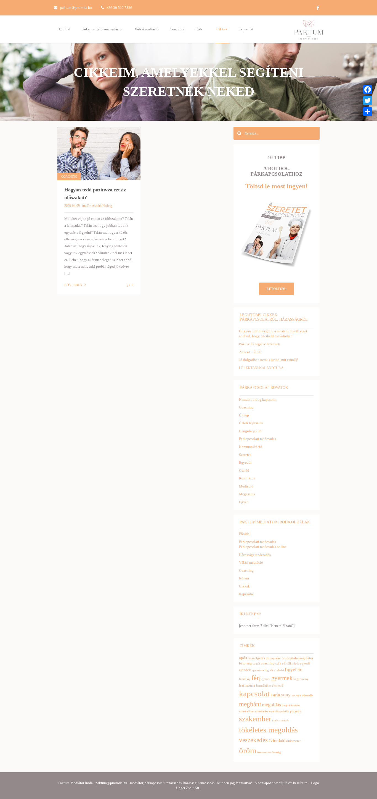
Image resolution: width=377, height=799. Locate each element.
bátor (309, 658)
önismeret (293, 741)
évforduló (277, 740)
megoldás (271, 704)
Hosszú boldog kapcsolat (258, 399)
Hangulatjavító (250, 431)
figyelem (293, 669)
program (295, 711)
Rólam (200, 29)
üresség (276, 752)
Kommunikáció (250, 447)
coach (256, 663)
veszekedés (253, 739)
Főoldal (64, 29)
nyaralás (274, 711)
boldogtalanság (293, 658)
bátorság (245, 663)
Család (244, 470)
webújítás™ (283, 783)
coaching (268, 663)
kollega (296, 695)
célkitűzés (292, 663)
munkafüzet (246, 711)
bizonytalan (273, 658)
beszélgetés (256, 658)
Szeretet (245, 455)
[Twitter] (367, 100)
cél (284, 663)
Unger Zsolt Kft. (188, 788)
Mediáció (246, 486)
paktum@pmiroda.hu (76, 8)
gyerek (266, 679)
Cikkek (221, 29)
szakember (255, 719)
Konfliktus (247, 478)
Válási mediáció (147, 29)
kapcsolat (254, 693)
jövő (280, 685)
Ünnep (244, 415)
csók (278, 663)
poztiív (284, 711)
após (243, 658)
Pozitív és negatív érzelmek (259, 344)
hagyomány (301, 679)
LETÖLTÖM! (276, 289)
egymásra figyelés (263, 670)
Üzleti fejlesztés (251, 423)
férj (256, 677)
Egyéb (244, 502)
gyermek (282, 678)
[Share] (367, 111)
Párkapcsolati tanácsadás (100, 29)
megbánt (250, 704)
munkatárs (261, 711)
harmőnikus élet (266, 685)
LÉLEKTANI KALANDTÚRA (261, 368)
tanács (276, 720)
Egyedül (245, 462)
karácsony (280, 694)
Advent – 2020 (250, 352)
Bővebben (73, 285)
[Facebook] (367, 89)
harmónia (247, 685)
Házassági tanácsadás (255, 555)
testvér (285, 720)
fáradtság (245, 679)
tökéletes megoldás (268, 730)
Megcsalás (247, 494)
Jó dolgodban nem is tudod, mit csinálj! (268, 360)
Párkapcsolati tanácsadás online (262, 547)
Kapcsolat (245, 29)
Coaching (177, 29)
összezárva (264, 752)
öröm (247, 750)
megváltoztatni (291, 705)
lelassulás (307, 695)
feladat (279, 670)
